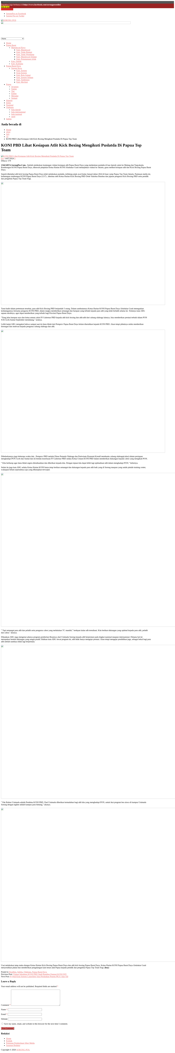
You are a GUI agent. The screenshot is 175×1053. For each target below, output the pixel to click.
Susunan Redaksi (13, 1045)
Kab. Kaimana (17, 64)
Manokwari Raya (18, 47)
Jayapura (14, 87)
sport (13, 116)
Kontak (9, 1041)
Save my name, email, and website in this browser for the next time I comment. (36, 1024)
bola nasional (16, 114)
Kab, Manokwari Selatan (26, 57)
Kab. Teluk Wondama (25, 54)
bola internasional (18, 112)
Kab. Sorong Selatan (24, 77)
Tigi (12, 91)
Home (8, 43)
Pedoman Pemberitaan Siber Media (20, 1043)
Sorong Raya (16, 68)
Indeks (9, 119)
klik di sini (5, 7)
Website (4, 1019)
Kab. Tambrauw (23, 80)
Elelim (14, 93)
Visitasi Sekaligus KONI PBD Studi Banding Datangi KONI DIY (40, 974)
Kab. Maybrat (22, 82)
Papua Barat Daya (13, 66)
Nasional (9, 105)
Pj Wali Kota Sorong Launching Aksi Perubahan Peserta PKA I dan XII (39, 976)
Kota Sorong (21, 73)
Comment (6, 1005)
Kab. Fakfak (16, 61)
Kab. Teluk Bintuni (24, 52)
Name (4, 1009)
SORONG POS (22, 1050)
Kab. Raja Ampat (23, 75)
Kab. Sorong (21, 70)
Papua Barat (11, 45)
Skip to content (7, 9)
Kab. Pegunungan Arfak (26, 59)
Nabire (14, 89)
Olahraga (10, 107)
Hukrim (9, 100)
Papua (8, 84)
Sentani (14, 98)
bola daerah (16, 110)
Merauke (14, 96)
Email (4, 1014)
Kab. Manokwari (23, 50)
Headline (12, 972)
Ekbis (8, 103)
